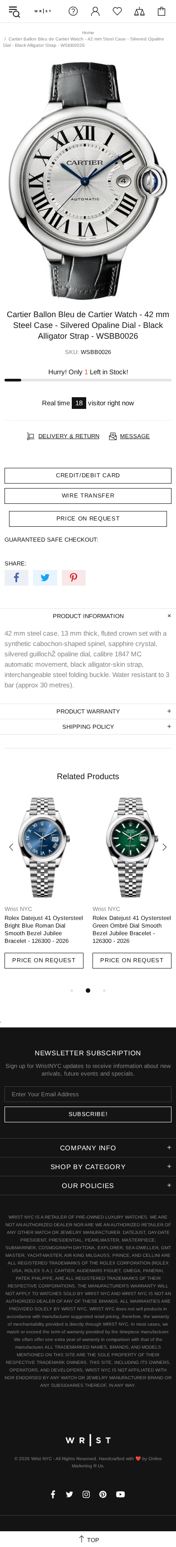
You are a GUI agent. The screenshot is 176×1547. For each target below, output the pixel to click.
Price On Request (43, 960)
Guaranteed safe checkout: (51, 539)
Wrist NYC (42, 11)
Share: (16, 563)
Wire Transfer (88, 495)
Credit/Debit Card (88, 475)
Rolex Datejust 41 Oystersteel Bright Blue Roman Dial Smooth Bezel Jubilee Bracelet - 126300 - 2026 (44, 929)
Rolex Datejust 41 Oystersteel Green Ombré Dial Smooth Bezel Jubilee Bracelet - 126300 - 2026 (132, 929)
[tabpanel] (44, 891)
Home (88, 32)
